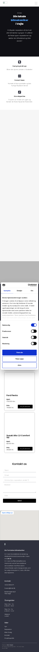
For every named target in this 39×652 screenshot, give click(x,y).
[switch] (34, 331)
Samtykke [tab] (7, 290)
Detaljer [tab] (19, 290)
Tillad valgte (19, 359)
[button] (36, 3)
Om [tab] (32, 290)
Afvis (19, 365)
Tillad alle (19, 352)
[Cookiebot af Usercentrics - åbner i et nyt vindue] (28, 285)
